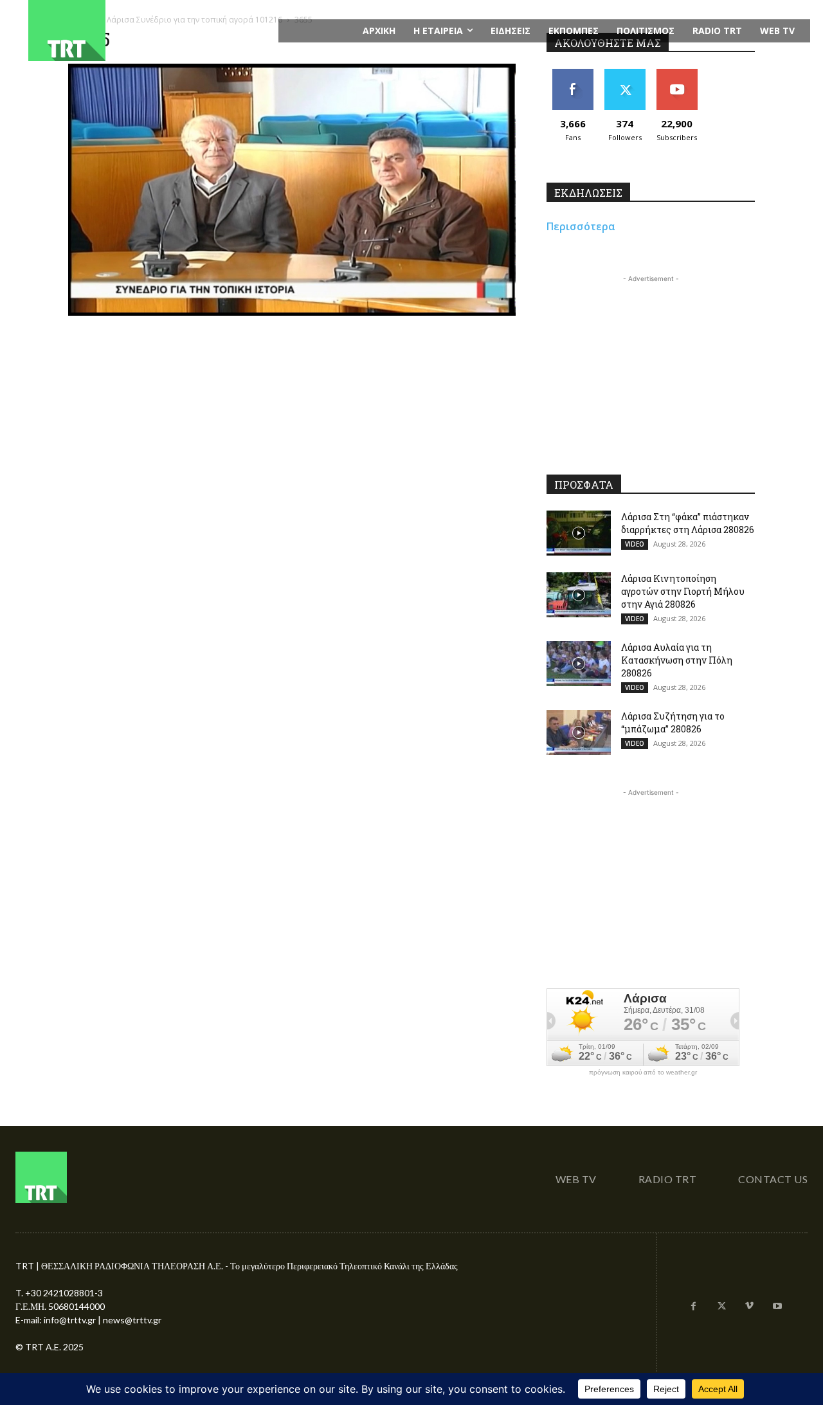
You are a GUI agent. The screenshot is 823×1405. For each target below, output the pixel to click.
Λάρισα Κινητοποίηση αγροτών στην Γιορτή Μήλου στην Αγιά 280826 (683, 591)
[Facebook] (694, 1307)
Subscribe (677, 73)
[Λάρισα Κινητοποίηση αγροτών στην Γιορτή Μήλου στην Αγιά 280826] (579, 594)
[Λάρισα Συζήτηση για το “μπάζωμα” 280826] (579, 732)
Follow (625, 73)
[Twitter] (721, 1307)
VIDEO (634, 543)
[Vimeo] (750, 1307)
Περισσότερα (581, 226)
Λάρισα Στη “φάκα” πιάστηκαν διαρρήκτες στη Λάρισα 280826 (687, 523)
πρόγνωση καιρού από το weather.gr (643, 1072)
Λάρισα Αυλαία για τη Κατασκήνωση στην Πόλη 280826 (676, 660)
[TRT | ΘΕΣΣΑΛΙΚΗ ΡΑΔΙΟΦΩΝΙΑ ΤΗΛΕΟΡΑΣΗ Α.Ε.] (145, 30)
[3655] (292, 312)
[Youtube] (777, 1307)
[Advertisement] (650, 366)
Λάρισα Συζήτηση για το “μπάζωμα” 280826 (673, 722)
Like (572, 73)
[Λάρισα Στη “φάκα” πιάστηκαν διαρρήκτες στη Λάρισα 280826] (579, 533)
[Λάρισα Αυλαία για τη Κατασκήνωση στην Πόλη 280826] (579, 663)
